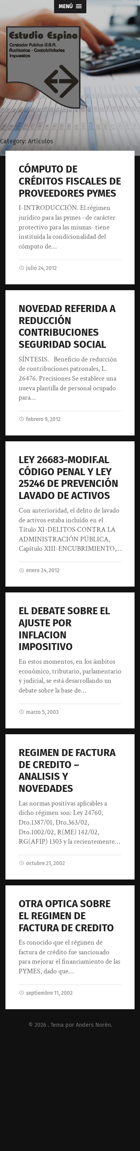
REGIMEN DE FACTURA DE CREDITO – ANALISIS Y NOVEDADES (67, 771)
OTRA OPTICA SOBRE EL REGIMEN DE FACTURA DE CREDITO (66, 916)
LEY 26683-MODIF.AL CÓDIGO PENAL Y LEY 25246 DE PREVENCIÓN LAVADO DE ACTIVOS (68, 478)
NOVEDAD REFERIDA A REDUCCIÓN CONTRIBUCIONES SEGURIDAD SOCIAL (67, 327)
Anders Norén (93, 1025)
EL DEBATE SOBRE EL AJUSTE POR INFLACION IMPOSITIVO (64, 629)
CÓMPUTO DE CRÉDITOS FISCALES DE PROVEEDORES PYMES (70, 181)
